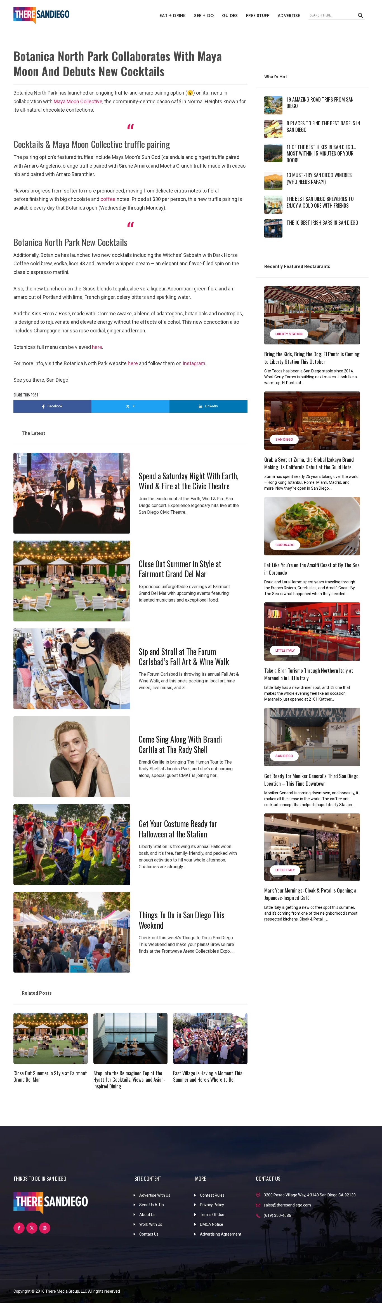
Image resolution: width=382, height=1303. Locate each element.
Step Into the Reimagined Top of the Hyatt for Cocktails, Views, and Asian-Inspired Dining (129, 1079)
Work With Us (150, 1224)
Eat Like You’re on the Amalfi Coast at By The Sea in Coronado (312, 568)
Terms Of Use (212, 1214)
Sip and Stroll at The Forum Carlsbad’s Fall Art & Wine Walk (184, 656)
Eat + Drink (173, 15)
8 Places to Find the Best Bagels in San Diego (323, 126)
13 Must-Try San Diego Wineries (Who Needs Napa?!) (319, 178)
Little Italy (285, 650)
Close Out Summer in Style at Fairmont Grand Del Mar (180, 568)
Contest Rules (212, 1195)
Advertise (289, 15)
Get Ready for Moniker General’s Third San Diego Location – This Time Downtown (311, 779)
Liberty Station (289, 334)
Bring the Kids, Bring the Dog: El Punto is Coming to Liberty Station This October (312, 357)
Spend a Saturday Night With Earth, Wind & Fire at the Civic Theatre (188, 481)
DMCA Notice (211, 1224)
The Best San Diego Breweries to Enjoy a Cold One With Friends (320, 202)
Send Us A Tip (151, 1205)
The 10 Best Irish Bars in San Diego (322, 222)
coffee (108, 199)
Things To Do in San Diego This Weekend (182, 920)
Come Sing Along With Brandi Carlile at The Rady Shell (180, 744)
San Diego (284, 440)
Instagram (194, 363)
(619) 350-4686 (277, 1215)
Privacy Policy (212, 1205)
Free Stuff (257, 15)
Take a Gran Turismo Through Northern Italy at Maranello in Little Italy (308, 674)
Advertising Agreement (220, 1234)
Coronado (284, 545)
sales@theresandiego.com (287, 1205)
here (97, 347)
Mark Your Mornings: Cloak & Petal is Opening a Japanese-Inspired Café (310, 893)
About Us (147, 1214)
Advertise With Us (154, 1195)
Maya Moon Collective (78, 101)
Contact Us (149, 1234)
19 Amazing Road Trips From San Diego (320, 102)
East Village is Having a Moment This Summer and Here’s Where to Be (207, 1076)
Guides (230, 15)
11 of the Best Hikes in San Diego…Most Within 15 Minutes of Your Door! (321, 153)
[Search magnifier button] (360, 15)
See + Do (204, 15)
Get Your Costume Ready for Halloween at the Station (178, 828)
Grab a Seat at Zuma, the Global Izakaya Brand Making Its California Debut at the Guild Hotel (309, 463)
